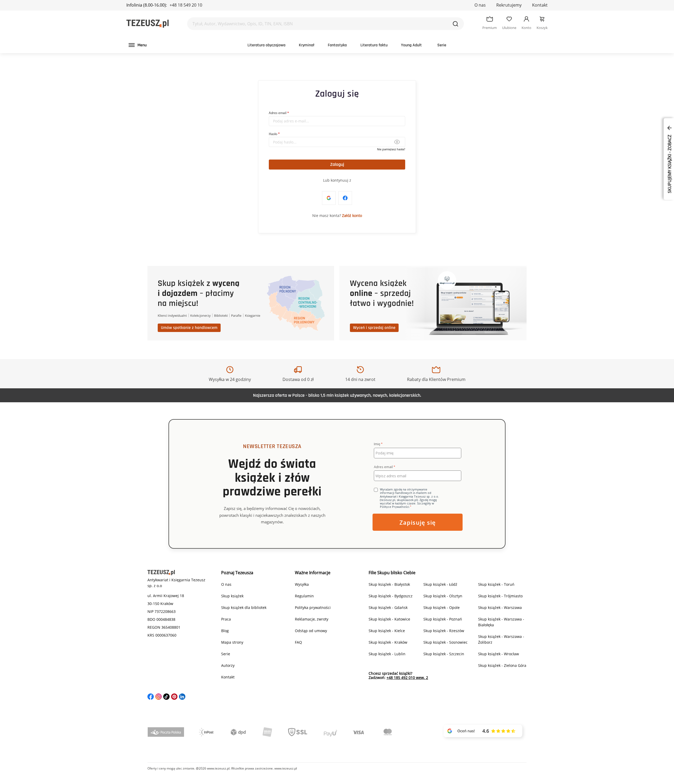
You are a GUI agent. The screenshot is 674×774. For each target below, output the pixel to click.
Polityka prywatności (313, 607)
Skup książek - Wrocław (498, 653)
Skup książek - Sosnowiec (445, 642)
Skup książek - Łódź (440, 584)
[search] (455, 24)
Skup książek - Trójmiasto (500, 595)
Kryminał (306, 45)
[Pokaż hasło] (397, 142)
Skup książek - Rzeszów (443, 630)
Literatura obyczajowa (266, 45)
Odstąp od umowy (311, 630)
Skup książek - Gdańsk (388, 607)
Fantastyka (337, 45)
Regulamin (304, 595)
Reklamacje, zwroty (311, 619)
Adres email (277, 113)
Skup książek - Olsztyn (442, 595)
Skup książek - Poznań (442, 619)
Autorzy (228, 665)
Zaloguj (337, 164)
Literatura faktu (374, 45)
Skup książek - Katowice (389, 619)
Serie (441, 45)
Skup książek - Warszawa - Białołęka (501, 622)
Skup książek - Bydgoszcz (391, 595)
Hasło (273, 133)
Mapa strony (232, 642)
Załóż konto (352, 215)
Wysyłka (302, 584)
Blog (225, 630)
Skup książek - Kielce (387, 630)
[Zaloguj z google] (329, 198)
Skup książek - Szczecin (443, 653)
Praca (226, 619)
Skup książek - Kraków (388, 642)
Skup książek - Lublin (387, 653)
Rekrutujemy (509, 5)
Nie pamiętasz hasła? (391, 149)
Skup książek (232, 595)
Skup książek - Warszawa (500, 607)
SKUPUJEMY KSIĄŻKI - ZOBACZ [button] (669, 163)
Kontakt (540, 5)
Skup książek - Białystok (389, 584)
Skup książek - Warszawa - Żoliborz (501, 639)
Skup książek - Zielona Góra (502, 665)
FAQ (298, 642)
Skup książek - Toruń (496, 584)
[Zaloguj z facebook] (345, 198)
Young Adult (411, 45)
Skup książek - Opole (441, 607)
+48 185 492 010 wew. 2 (407, 677)
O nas (480, 5)
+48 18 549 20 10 (186, 5)
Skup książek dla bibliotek (243, 607)
